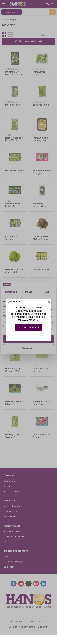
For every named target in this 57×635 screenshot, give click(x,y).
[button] (48, 301)
